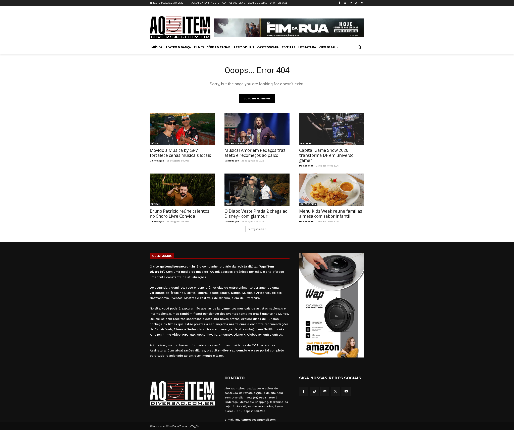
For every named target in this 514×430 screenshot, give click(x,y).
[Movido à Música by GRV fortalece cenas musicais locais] (182, 129)
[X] (356, 3)
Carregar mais (256, 229)
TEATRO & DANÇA (235, 143)
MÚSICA (155, 143)
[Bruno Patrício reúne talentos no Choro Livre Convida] (182, 190)
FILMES (229, 204)
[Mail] (351, 3)
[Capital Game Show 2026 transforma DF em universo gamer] (331, 129)
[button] (359, 47)
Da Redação (157, 160)
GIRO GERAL (306, 143)
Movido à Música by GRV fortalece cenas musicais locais (180, 152)
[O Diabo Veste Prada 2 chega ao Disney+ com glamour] (257, 190)
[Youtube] (362, 3)
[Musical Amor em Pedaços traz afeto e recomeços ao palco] (257, 129)
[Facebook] (339, 3)
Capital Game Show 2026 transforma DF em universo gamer (326, 155)
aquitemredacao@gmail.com (255, 419)
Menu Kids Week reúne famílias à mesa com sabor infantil (330, 213)
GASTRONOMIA (308, 204)
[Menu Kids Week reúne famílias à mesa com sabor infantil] (331, 190)
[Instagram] (345, 3)
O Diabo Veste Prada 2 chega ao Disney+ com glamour (256, 213)
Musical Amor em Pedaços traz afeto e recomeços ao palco (254, 152)
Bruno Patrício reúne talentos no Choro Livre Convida (179, 213)
